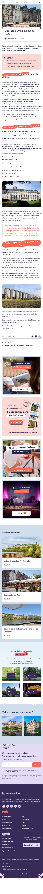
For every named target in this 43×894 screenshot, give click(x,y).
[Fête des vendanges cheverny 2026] (21, 477)
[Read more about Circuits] (11, 674)
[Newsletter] (21, 435)
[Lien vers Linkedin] (36, 336)
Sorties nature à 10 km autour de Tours (19, 63)
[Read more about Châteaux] (11, 690)
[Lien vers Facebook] (32, 336)
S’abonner (37, 765)
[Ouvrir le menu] (3, 2)
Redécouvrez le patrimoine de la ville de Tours (21, 61)
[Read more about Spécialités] (32, 690)
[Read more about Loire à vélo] (32, 674)
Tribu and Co (24, 874)
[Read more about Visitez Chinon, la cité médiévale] (21, 552)
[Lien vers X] (39, 336)
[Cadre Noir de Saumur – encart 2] (21, 518)
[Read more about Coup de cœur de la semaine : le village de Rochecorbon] (21, 621)
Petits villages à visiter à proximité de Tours (20, 66)
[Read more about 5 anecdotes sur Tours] (21, 586)
